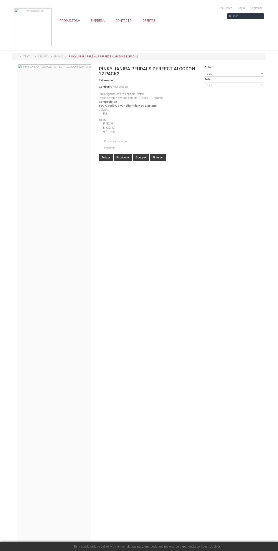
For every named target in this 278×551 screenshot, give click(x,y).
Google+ (141, 157)
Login (241, 8)
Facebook (122, 157)
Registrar (256, 8)
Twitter (106, 157)
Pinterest (158, 157)
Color (208, 67)
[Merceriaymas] (33, 27)
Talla (208, 79)
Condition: (105, 86)
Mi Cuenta (225, 8)
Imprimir (109, 148)
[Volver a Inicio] (15, 56)
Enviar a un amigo (115, 141)
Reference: (106, 80)
